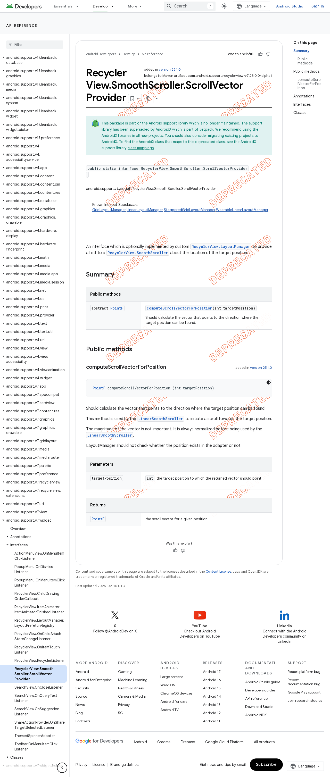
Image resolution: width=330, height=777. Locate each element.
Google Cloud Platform (224, 742)
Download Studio (259, 706)
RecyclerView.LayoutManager (221, 246)
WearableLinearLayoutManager (242, 209)
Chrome (163, 742)
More (132, 6)
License (99, 765)
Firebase (188, 742)
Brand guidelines (124, 765)
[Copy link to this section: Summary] (119, 275)
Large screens (171, 676)
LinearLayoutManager (145, 209)
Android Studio (289, 6)
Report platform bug (304, 671)
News (80, 704)
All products (264, 742)
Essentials (63, 6)
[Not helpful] (268, 54)
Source (81, 696)
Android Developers (101, 54)
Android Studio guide (262, 682)
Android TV (169, 709)
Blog (79, 713)
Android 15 (212, 688)
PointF (116, 308)
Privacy (124, 704)
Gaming (125, 671)
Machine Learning (132, 680)
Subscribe (266, 764)
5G (120, 713)
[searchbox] (34, 44)
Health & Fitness (131, 688)
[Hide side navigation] (62, 768)
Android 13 (211, 704)
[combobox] (190, 6)
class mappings (141, 148)
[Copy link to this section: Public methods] (137, 350)
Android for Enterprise (94, 680)
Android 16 (212, 680)
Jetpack (206, 129)
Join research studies (305, 700)
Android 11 (211, 721)
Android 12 (212, 713)
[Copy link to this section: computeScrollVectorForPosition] (171, 367)
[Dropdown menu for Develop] (115, 6)
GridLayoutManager (109, 209)
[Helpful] (260, 54)
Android (82, 671)
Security (82, 688)
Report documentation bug (304, 682)
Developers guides (260, 690)
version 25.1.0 (170, 69)
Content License (218, 571)
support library (175, 123)
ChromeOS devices (176, 693)
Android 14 (212, 696)
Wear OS (167, 685)
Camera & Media (132, 696)
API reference (21, 25)
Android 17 (212, 671)
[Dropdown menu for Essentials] (80, 6)
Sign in (317, 6)
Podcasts (83, 721)
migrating (216, 135)
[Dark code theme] (269, 382)
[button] (33, 60)
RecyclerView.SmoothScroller (138, 252)
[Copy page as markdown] (148, 98)
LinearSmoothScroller (160, 418)
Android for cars (173, 701)
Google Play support (304, 692)
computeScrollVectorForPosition (179, 308)
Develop (100, 6)
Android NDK (256, 715)
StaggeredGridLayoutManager (189, 209)
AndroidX (163, 129)
